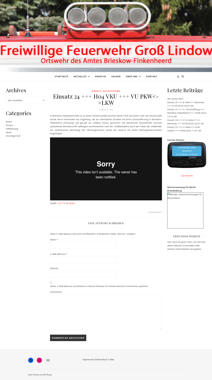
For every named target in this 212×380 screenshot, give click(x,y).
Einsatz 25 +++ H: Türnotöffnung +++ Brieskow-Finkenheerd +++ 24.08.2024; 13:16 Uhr (186, 113)
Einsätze (100, 76)
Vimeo (72, 203)
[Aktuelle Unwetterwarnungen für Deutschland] (185, 196)
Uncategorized (13, 135)
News (9, 132)
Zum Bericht (187, 175)
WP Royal (47, 374)
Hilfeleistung (12, 128)
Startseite (61, 76)
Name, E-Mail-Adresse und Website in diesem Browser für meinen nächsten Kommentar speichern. (99, 286)
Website (54, 268)
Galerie (116, 76)
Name (54, 239)
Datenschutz (101, 359)
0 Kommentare (155, 212)
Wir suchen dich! (175, 98)
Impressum (88, 359)
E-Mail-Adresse (58, 254)
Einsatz (9, 125)
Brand (9, 121)
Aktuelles (80, 76)
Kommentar (56, 291)
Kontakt (151, 76)
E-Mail (111, 359)
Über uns (131, 76)
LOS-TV (61, 203)
